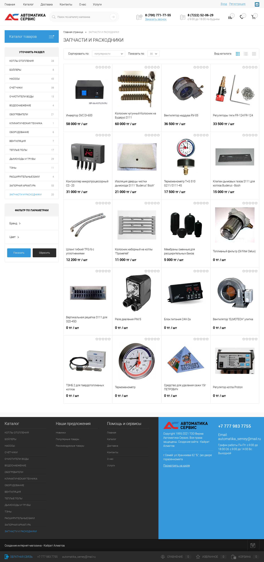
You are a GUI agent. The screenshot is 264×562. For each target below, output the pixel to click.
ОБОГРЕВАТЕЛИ (18, 114)
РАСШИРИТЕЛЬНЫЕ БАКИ (24, 176)
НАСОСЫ (14, 78)
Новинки (61, 432)
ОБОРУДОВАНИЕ (19, 132)
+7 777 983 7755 (47, 556)
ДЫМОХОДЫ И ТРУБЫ (22, 158)
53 (52, 185)
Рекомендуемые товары (70, 445)
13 (52, 96)
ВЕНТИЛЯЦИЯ (17, 141)
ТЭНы (12, 167)
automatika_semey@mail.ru (239, 439)
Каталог (28, 4)
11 (52, 167)
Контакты (66, 4)
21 (52, 114)
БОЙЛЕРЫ (15, 69)
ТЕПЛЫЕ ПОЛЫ (18, 149)
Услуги (97, 4)
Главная (10, 4)
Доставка (47, 4)
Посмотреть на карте (176, 465)
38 (52, 87)
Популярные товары (67, 439)
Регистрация (237, 3)
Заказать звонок (155, 19)
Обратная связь (21, 556)
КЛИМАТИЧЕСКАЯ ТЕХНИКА (25, 123)
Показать (18, 252)
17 (52, 149)
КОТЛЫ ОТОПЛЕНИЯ (21, 60)
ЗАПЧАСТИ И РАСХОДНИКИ (25, 194)
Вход (224, 3)
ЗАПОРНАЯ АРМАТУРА (22, 185)
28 (52, 60)
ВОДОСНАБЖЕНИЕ (20, 105)
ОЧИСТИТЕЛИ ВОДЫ (21, 96)
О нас (82, 4)
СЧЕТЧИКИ (15, 87)
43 (52, 78)
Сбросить (44, 252)
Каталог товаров (23, 36)
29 (52, 158)
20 (52, 194)
